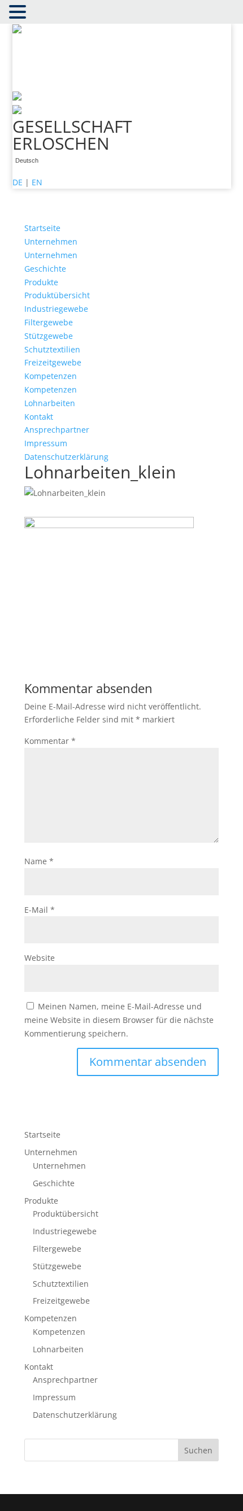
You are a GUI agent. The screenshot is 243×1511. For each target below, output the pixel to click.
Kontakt (38, 416)
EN (37, 182)
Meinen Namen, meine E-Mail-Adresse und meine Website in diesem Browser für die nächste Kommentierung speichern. (119, 1020)
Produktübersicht (57, 295)
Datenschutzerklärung (66, 456)
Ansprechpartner (56, 429)
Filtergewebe (48, 322)
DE (17, 182)
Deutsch (26, 161)
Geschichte (45, 268)
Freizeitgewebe (52, 362)
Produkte (41, 282)
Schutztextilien (52, 349)
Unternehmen (50, 241)
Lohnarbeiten (49, 403)
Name (39, 861)
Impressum (45, 443)
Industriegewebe (56, 308)
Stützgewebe (48, 335)
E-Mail (39, 909)
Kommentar (50, 740)
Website (39, 957)
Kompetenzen (50, 376)
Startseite (42, 228)
